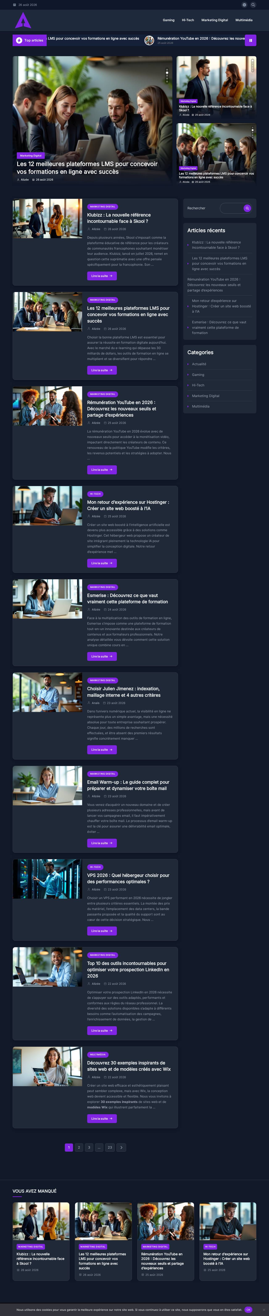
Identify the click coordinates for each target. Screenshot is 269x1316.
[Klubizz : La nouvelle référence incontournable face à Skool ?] (41, 1221)
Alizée (25, 179)
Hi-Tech (188, 20)
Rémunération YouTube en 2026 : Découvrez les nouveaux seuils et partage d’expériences (157, 38)
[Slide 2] (167, 73)
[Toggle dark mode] (244, 5)
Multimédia (244, 20)
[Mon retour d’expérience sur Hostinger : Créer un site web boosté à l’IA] (228, 1221)
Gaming (168, 20)
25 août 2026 (202, 181)
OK (249, 1309)
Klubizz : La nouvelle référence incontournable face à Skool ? (216, 245)
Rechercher (196, 208)
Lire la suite (99, 276)
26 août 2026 (44, 179)
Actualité (199, 364)
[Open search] (253, 5)
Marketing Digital (215, 20)
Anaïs (95, 703)
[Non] (264, 1310)
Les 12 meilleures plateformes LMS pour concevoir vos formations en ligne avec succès (216, 108)
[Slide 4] (167, 78)
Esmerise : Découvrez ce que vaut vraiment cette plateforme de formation (219, 327)
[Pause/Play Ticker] (250, 40)
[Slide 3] (167, 75)
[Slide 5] (167, 81)
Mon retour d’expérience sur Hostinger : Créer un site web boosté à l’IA (221, 306)
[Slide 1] (167, 70)
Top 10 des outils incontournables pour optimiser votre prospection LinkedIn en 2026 (128, 969)
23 (110, 1147)
